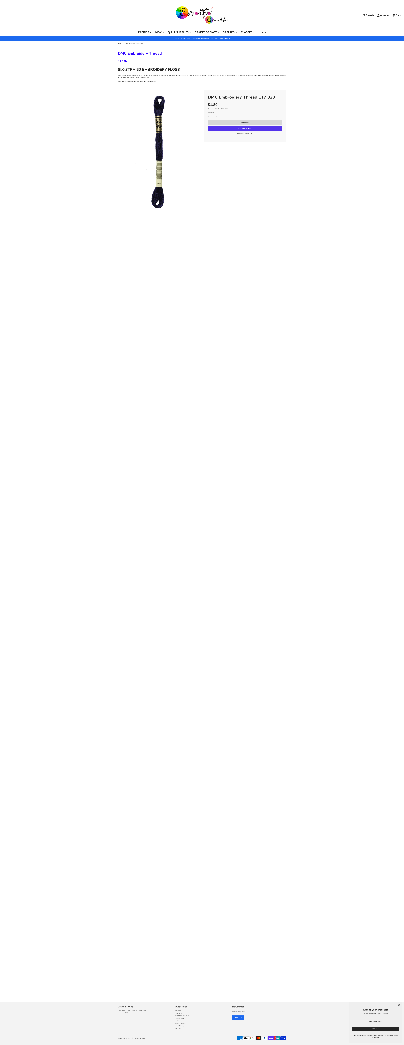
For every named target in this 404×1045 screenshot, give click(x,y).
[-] (208, 116)
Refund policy (179, 1026)
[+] (216, 116)
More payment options (244, 133)
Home (262, 32)
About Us (178, 1010)
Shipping (210, 109)
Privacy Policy (179, 1018)
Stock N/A (178, 1028)
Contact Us (178, 1013)
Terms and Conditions (182, 1016)
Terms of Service (180, 1023)
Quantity (211, 113)
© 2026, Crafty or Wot (124, 1038)
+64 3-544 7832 (123, 1013)
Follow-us (178, 1021)
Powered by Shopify (139, 1038)
